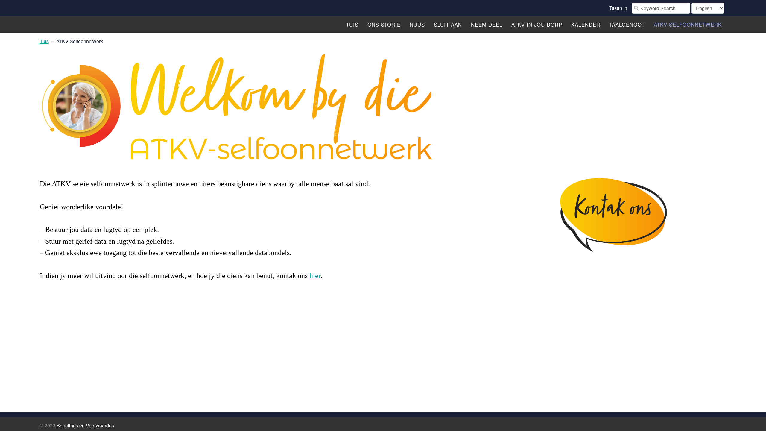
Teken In (618, 7)
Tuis (44, 41)
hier (314, 276)
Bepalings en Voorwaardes (84, 425)
